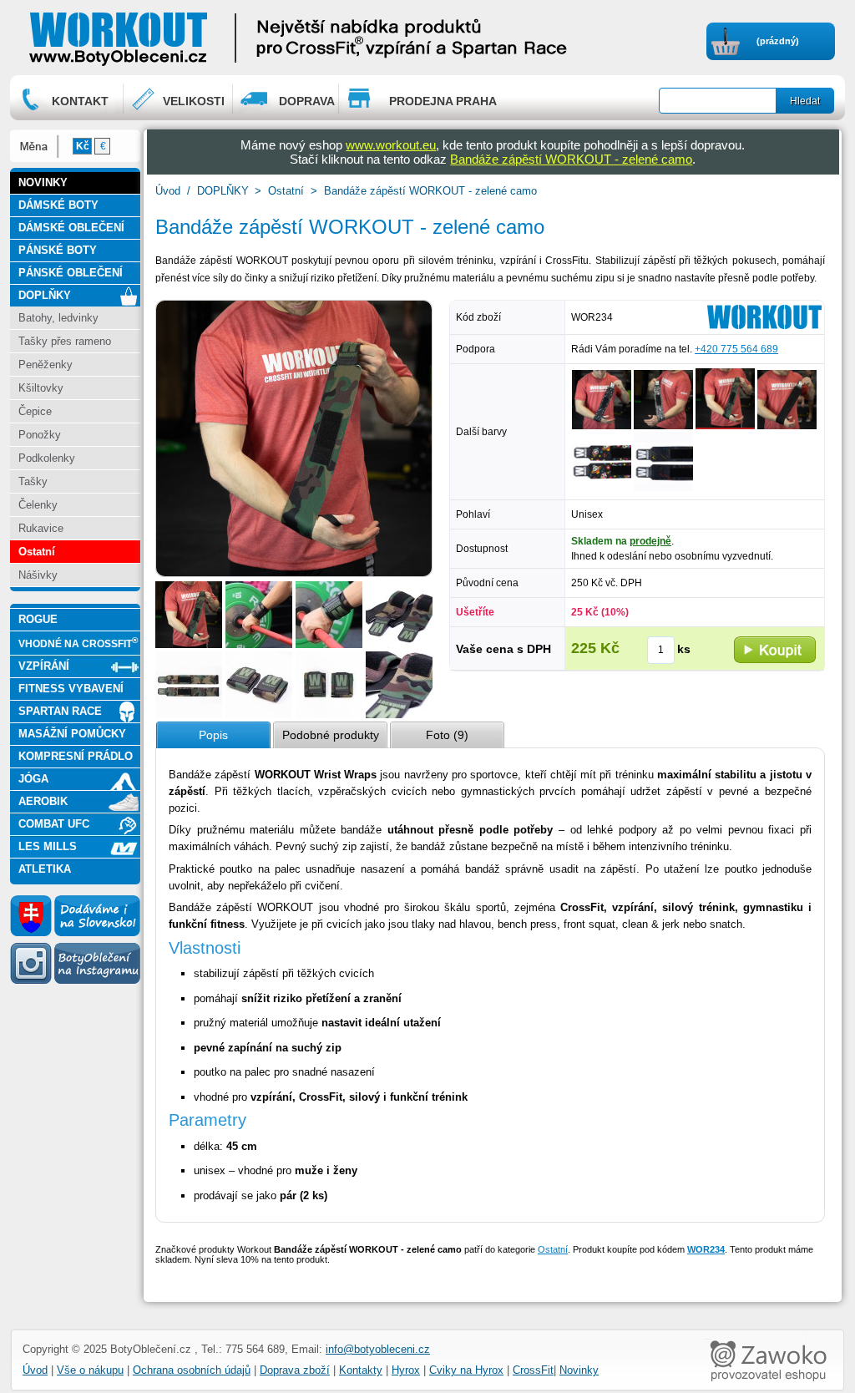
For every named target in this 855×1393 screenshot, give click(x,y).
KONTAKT (80, 101)
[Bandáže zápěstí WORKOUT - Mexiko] (601, 488)
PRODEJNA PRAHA (443, 101)
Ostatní (286, 191)
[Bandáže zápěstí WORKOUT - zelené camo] (188, 645)
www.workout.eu (391, 145)
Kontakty (360, 1370)
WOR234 (706, 1249)
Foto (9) (447, 735)
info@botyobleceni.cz (378, 1349)
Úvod (167, 191)
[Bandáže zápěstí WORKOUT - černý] (787, 426)
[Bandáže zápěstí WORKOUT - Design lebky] (663, 426)
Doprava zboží (295, 1370)
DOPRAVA (307, 101)
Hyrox (406, 1370)
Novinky (579, 1370)
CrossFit (533, 1370)
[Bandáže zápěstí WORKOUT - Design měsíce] (601, 426)
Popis (213, 735)
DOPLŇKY (223, 191)
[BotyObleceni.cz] (169, 37)
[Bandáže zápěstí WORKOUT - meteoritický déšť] (663, 488)
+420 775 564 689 (736, 349)
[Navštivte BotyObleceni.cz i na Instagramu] (75, 983)
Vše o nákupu (90, 1370)
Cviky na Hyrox (466, 1370)
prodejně (650, 541)
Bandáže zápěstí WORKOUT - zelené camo (571, 159)
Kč (82, 146)
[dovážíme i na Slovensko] (75, 933)
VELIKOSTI (194, 101)
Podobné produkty (330, 735)
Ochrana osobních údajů (191, 1370)
